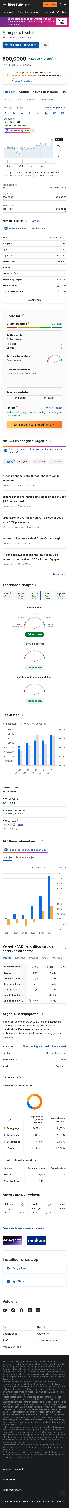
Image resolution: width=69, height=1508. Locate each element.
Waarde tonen (56, 188)
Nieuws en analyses (45, 91)
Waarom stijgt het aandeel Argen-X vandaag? (31, 538)
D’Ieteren (9, 1204)
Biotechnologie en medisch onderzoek (44, 1046)
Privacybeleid (9, 1479)
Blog (5, 1327)
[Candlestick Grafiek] (6, 107)
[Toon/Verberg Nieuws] (21, 107)
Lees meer (8, 1037)
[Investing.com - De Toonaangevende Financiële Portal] (19, 4)
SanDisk (36, 1204)
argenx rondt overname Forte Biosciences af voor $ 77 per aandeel (34, 499)
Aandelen (8, 12)
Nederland (48, 12)
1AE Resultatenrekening (21, 841)
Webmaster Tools (12, 1347)
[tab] (7, 595)
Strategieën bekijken (22, 81)
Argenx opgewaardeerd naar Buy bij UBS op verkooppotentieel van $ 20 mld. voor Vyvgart (31, 557)
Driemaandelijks (25, 857)
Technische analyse (18, 585)
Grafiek (24, 91)
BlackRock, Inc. (12, 1181)
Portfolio (7, 1340)
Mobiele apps (10, 1333)
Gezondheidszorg (56, 1053)
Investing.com (9, 564)
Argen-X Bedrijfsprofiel (21, 1014)
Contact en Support (47, 1340)
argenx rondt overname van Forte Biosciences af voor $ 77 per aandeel (34, 520)
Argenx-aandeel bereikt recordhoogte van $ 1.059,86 (31, 478)
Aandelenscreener (28, 12)
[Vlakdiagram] (10, 107)
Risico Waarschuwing (12, 1490)
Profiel (19, 100)
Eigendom (30, 100)
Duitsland (61, 1066)
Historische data (47, 100)
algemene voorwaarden (14, 1469)
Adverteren (43, 1333)
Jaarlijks (7, 857)
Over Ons (42, 1327)
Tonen (35, 1000)
